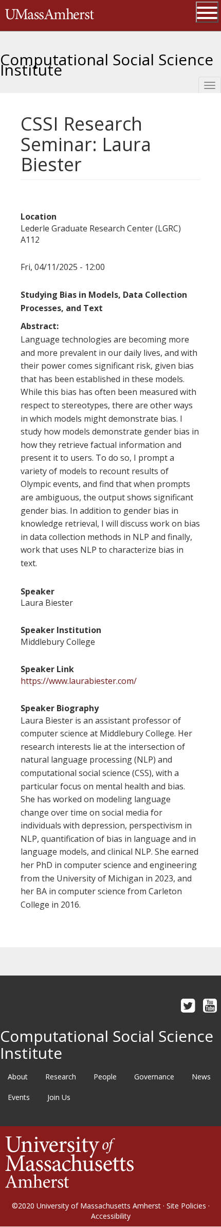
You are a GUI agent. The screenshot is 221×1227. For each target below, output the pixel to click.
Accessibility (111, 1216)
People (105, 1076)
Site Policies (186, 1206)
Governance (154, 1076)
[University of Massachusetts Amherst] (69, 1161)
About (18, 1076)
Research (60, 1076)
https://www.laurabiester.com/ (79, 681)
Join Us (58, 1097)
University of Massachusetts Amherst (98, 1206)
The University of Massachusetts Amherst (49, 15)
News (201, 1076)
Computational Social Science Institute (106, 61)
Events (19, 1097)
